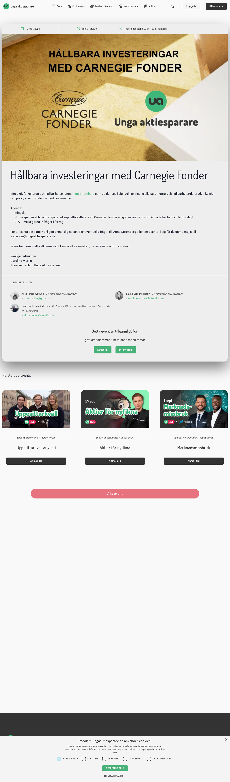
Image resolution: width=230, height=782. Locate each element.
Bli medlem (216, 6)
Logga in (191, 6)
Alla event (115, 494)
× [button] (226, 739)
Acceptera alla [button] (115, 768)
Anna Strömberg (82, 193)
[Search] (172, 6)
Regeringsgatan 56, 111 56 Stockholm (145, 28)
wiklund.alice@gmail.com (37, 298)
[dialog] (115, 759)
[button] (115, 776)
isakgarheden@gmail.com (38, 315)
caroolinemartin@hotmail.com (145, 298)
